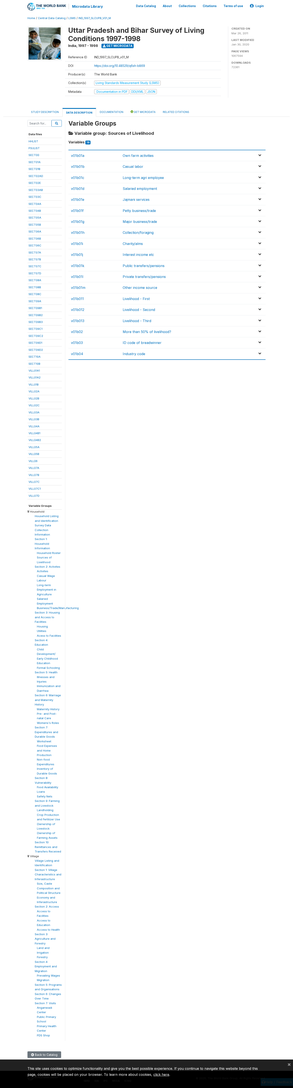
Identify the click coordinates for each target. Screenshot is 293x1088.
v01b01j (77, 254)
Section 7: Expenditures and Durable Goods (46, 732)
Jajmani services (136, 199)
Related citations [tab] (176, 112)
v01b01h (78, 232)
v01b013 (77, 321)
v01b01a (77, 155)
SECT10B (34, 363)
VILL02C (34, 405)
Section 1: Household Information (42, 543)
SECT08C (35, 294)
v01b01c (77, 178)
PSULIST (34, 148)
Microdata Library (87, 6)
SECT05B (35, 224)
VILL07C (34, 481)
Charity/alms (133, 244)
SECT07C (35, 266)
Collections (187, 6)
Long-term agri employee (143, 178)
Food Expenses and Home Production (47, 750)
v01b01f (77, 211)
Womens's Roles (48, 723)
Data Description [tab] (79, 112)
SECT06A (35, 231)
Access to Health (48, 929)
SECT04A (35, 204)
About (167, 6)
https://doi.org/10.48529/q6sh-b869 (119, 66)
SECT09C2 (36, 336)
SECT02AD (36, 176)
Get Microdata (119, 46)
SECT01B (34, 169)
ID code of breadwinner (142, 343)
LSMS (72, 18)
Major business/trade (140, 221)
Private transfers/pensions (144, 277)
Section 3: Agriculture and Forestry (45, 938)
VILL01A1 (34, 370)
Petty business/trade (139, 211)
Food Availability (47, 787)
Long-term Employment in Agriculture (46, 589)
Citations (210, 6)
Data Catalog (146, 6)
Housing (42, 626)
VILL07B (34, 475)
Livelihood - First (136, 299)
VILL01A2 (35, 377)
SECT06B (35, 238)
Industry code (134, 354)
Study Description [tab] (45, 112)
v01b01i (77, 244)
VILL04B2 (35, 440)
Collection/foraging (138, 232)
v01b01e (77, 199)
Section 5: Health (46, 672)
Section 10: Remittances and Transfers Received (48, 846)
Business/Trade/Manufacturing (58, 608)
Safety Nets (44, 796)
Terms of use (233, 6)
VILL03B (34, 419)
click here (161, 1074)
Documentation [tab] (111, 112)
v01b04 (77, 354)
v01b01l (77, 277)
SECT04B (35, 210)
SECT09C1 (35, 328)
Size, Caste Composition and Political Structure (48, 888)
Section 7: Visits (45, 1003)
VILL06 (33, 461)
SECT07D (35, 273)
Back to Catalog (45, 1054)
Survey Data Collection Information (43, 530)
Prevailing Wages (48, 975)
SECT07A (35, 252)
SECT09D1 (35, 342)
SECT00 (34, 155)
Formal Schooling (48, 667)
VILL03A (34, 412)
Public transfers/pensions (144, 266)
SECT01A (35, 162)
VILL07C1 (35, 488)
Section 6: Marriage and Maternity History (48, 699)
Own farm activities (138, 155)
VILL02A (34, 391)
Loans (41, 791)
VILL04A (34, 426)
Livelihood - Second (139, 310)
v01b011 (77, 299)
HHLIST (33, 141)
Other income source (140, 287)
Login (259, 6)
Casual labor (133, 166)
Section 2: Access (47, 906)
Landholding (45, 810)
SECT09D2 (36, 349)
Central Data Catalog (52, 18)
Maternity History (48, 709)
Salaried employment (140, 188)
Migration (43, 980)
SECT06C (35, 245)
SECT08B (35, 287)
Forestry (42, 957)
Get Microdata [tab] (144, 112)
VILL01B (34, 384)
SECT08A (35, 280)
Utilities (41, 631)
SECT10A (35, 356)
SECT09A (35, 301)
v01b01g (77, 221)
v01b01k (77, 266)
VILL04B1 (34, 433)
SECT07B (35, 259)
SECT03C (35, 196)
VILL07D (34, 495)
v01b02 (77, 332)
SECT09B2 (36, 315)
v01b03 (77, 343)
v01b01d (77, 188)
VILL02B (34, 398)
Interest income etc (138, 254)
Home (31, 18)
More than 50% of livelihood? (147, 332)
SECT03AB (36, 190)
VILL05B (34, 454)
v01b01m (78, 287)
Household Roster (49, 553)
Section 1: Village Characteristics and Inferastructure (48, 874)
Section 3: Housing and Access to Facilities (47, 617)
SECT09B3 (36, 322)
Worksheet (44, 741)
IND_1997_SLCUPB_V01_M (95, 18)
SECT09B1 (35, 308)
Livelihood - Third (137, 321)
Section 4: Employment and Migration (46, 966)
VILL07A (34, 468)
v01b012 (77, 310)
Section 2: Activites (47, 566)
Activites (42, 571)
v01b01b (78, 166)
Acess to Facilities (49, 635)
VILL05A (34, 447)
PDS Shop (43, 1035)
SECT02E (35, 183)
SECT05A (35, 217)
